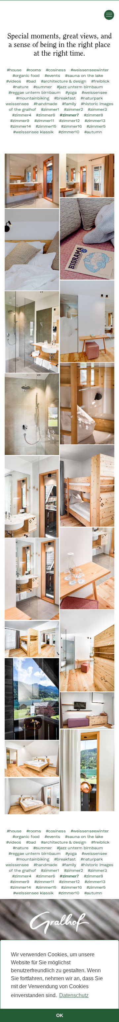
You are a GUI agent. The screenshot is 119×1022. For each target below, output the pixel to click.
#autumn (93, 132)
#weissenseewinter (90, 70)
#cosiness (56, 70)
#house (14, 70)
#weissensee (94, 92)
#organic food (26, 75)
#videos (13, 81)
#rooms (33, 70)
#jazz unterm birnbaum (80, 87)
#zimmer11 (44, 120)
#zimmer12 (69, 120)
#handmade (45, 103)
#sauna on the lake (84, 75)
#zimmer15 (46, 126)
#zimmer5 (96, 126)
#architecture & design (63, 81)
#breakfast (65, 98)
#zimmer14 (20, 126)
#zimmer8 (93, 115)
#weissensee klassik (33, 132)
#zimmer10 (69, 132)
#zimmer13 (95, 120)
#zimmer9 (19, 120)
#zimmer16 (71, 126)
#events (52, 75)
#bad (31, 81)
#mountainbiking (32, 98)
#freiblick (100, 81)
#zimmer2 (73, 109)
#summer (42, 87)
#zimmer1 (50, 109)
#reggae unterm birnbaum (34, 92)
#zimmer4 (21, 115)
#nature (20, 87)
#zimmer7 (69, 115)
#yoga (71, 92)
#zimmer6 (45, 115)
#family (69, 103)
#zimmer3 (97, 109)
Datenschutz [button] (74, 995)
